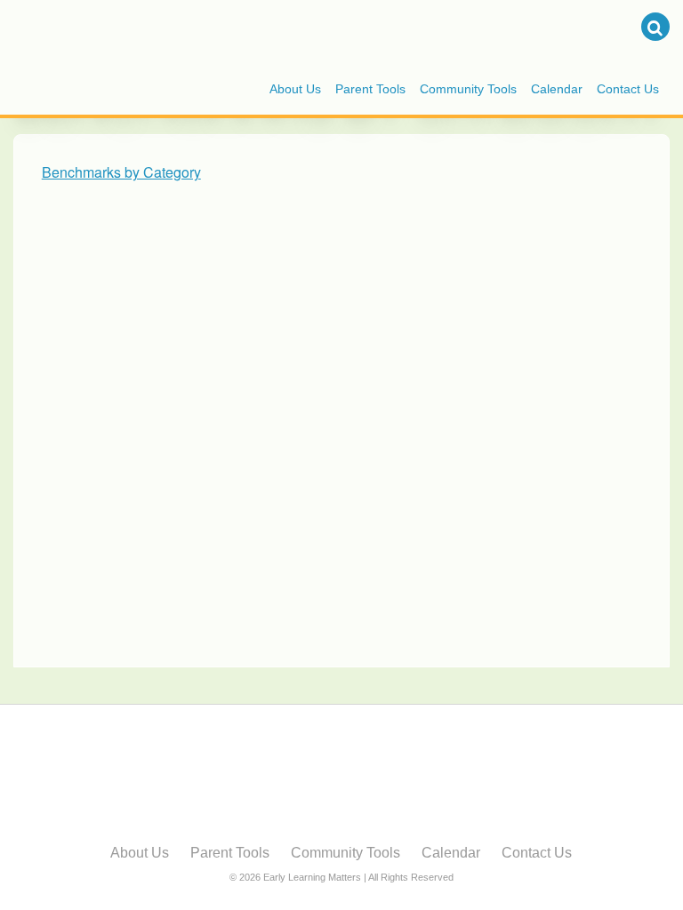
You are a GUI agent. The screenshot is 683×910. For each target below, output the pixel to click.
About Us (295, 89)
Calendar (557, 89)
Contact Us (628, 89)
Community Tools (468, 89)
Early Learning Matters (160, 29)
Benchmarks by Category (121, 172)
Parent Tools (370, 89)
